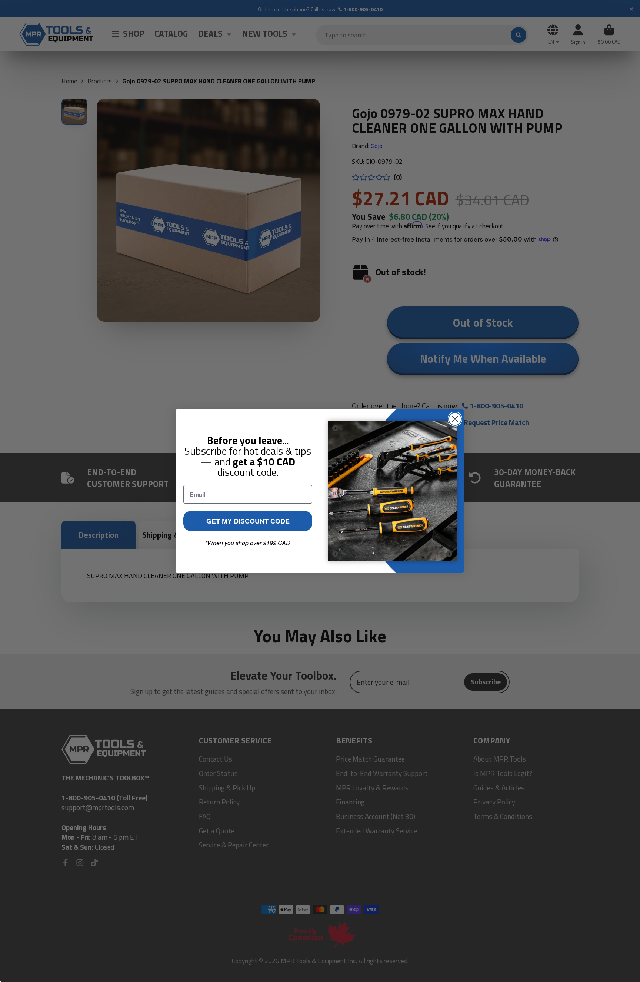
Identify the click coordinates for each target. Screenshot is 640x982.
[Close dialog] (455, 418)
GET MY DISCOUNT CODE (248, 521)
